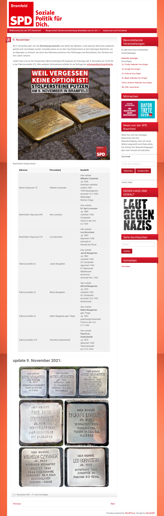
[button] (126, 61)
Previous (17, 504)
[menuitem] (25, 30)
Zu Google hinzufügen (131, 69)
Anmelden (126, 266)
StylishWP (150, 513)
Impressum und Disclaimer (115, 30)
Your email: (125, 157)
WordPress (130, 513)
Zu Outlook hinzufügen (131, 73)
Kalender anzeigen (129, 58)
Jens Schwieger (41, 494)
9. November (21, 39)
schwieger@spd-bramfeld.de (100, 64)
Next (113, 504)
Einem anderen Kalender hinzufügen (137, 82)
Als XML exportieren (130, 87)
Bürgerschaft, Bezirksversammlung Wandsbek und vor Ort (71, 30)
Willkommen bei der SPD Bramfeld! (25, 30)
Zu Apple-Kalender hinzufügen (134, 78)
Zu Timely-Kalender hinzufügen (135, 64)
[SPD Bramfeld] (35, 14)
